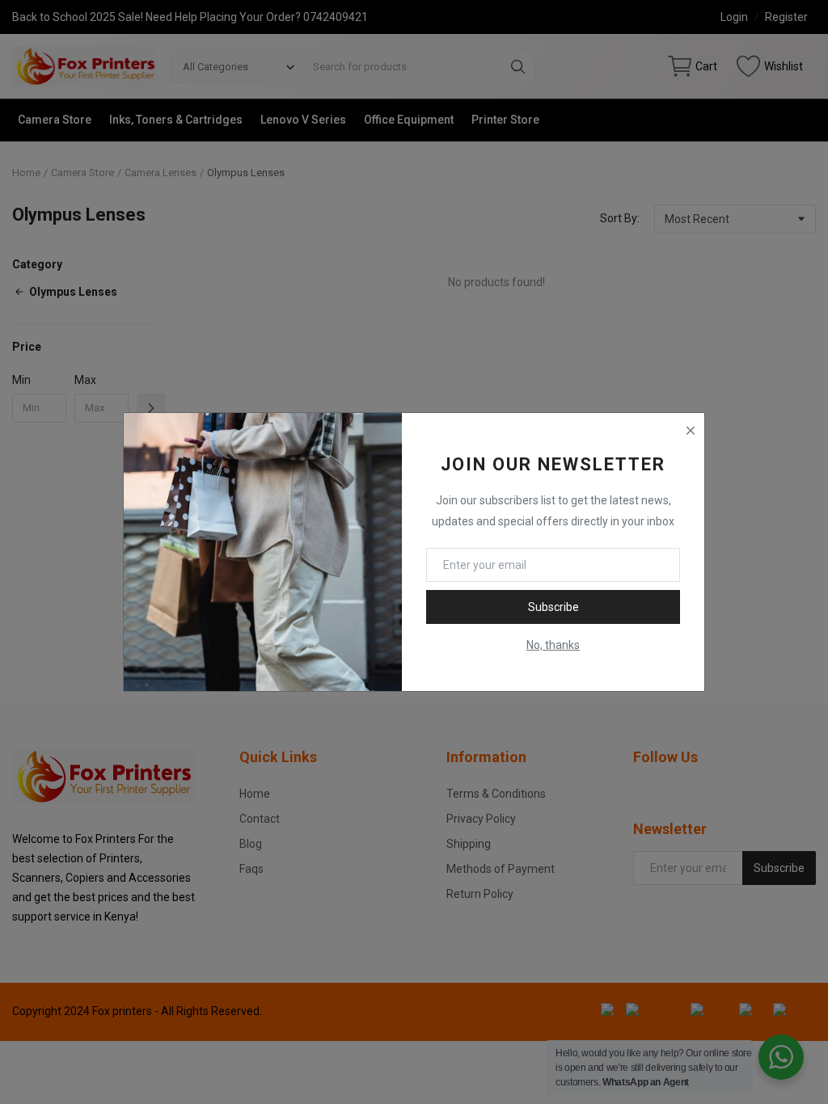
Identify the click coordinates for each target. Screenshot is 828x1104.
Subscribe (553, 606)
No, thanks (553, 644)
